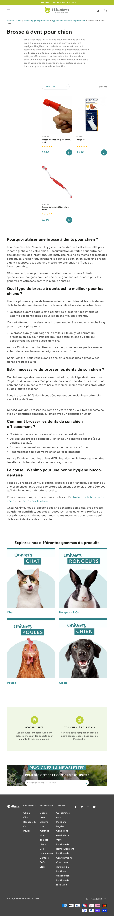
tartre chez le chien (34, 501)
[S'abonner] (86, 783)
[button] (91, 10)
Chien (19, 20)
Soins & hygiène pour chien (37, 20)
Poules (26, 830)
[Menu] (8, 10)
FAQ (42, 862)
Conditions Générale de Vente (63, 835)
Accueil (10, 20)
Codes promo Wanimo (44, 817)
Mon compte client (44, 840)
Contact (44, 857)
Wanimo (17, 899)
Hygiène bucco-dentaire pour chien (68, 20)
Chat (26, 817)
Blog (42, 867)
